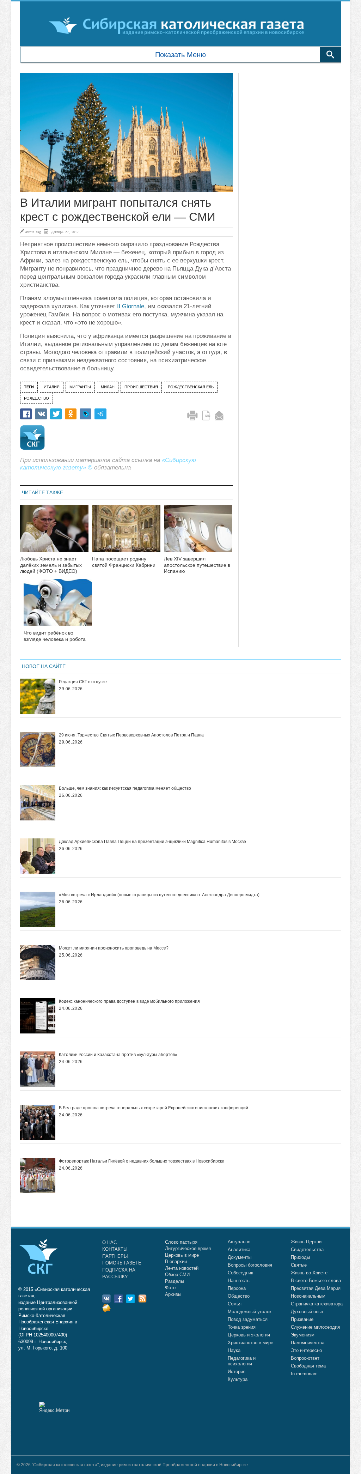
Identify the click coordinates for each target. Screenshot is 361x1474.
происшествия (141, 387)
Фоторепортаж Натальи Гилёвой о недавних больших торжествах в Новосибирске (141, 1161)
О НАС (109, 1242)
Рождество (36, 398)
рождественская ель (191, 387)
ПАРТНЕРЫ (115, 1256)
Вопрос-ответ (305, 1358)
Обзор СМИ (177, 1274)
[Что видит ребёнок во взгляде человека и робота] (58, 607)
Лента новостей (181, 1268)
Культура (237, 1379)
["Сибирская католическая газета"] (179, 25)
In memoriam (304, 1373)
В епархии (176, 1261)
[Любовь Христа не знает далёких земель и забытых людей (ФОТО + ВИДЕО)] (54, 533)
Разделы (174, 1281)
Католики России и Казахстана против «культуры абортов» (118, 1054)
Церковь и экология (249, 1334)
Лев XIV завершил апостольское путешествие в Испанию (197, 565)
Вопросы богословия (250, 1265)
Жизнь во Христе (309, 1272)
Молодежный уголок (249, 1311)
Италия (52, 387)
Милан (108, 387)
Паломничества (307, 1342)
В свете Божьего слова (316, 1280)
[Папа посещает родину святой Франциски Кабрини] (126, 533)
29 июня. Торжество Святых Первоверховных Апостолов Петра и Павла (131, 735)
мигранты (80, 387)
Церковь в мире (182, 1255)
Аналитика (239, 1249)
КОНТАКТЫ (115, 1249)
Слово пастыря (181, 1242)
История (236, 1371)
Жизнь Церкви (306, 1241)
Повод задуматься (248, 1319)
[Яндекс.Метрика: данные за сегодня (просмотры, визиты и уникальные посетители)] (54, 1407)
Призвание (302, 1319)
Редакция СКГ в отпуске (83, 681)
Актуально (239, 1241)
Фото (170, 1287)
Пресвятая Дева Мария (316, 1288)
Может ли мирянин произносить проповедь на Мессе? (114, 948)
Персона (237, 1288)
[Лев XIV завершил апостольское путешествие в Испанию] (198, 533)
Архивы (173, 1294)
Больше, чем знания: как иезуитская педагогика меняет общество (125, 788)
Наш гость (239, 1280)
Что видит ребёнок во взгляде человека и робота (55, 636)
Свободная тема (308, 1366)
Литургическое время (188, 1248)
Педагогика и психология (242, 1360)
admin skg (33, 231)
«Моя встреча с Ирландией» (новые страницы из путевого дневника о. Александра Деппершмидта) (159, 894)
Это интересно (306, 1350)
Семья (234, 1303)
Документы (239, 1257)
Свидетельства (307, 1249)
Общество (239, 1296)
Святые (299, 1265)
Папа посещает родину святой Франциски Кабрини (123, 562)
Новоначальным (308, 1296)
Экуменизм (302, 1334)
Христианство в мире (250, 1342)
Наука (234, 1350)
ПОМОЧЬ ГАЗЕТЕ (121, 1263)
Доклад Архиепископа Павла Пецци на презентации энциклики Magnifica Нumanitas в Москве (152, 841)
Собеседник (240, 1272)
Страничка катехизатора (317, 1303)
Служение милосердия (315, 1327)
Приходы (300, 1257)
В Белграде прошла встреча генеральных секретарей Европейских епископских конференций (153, 1107)
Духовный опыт (307, 1311)
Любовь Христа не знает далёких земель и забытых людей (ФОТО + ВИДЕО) (51, 565)
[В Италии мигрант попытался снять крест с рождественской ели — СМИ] (126, 132)
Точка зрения (242, 1327)
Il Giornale (130, 306)
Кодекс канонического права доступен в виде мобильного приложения (129, 1001)
